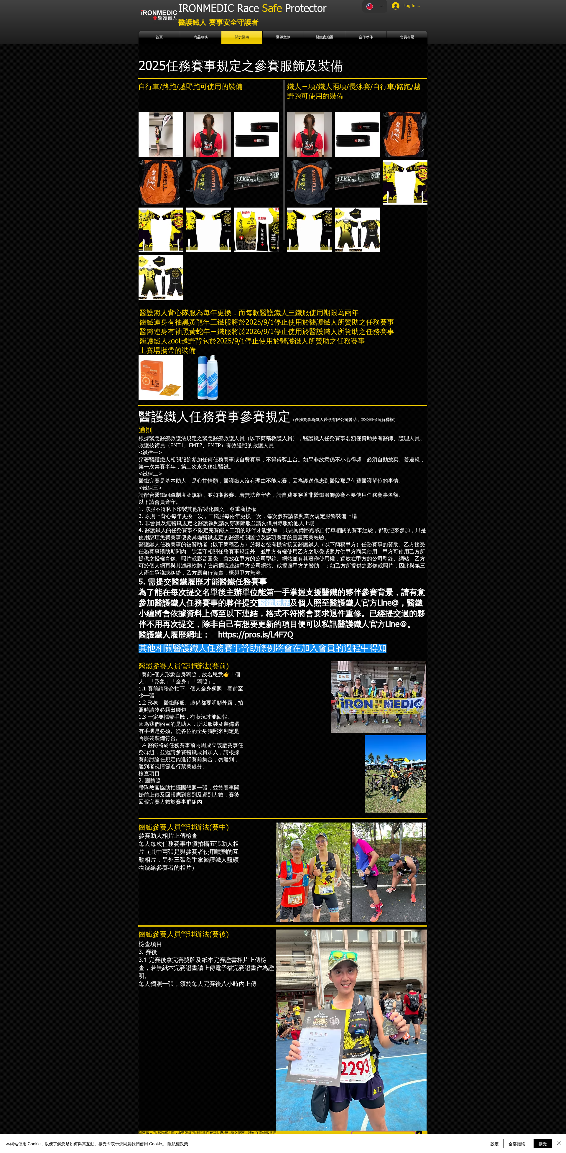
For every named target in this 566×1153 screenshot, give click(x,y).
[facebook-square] (419, 1133)
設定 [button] (495, 1144)
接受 (543, 1144)
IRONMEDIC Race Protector (252, 9)
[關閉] (558, 1143)
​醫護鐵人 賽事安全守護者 (218, 22)
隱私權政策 (177, 1144)
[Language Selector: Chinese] (374, 6)
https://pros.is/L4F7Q (255, 635)
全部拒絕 (517, 1144)
